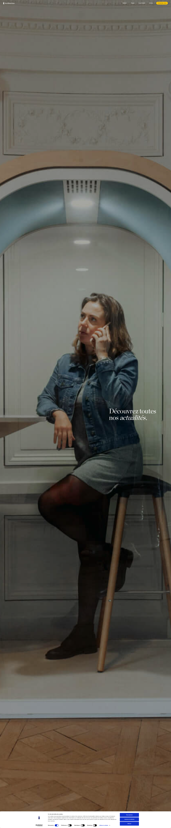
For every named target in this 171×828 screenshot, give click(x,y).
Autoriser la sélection (129, 819)
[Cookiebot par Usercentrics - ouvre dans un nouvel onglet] (39, 825)
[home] (8, 3)
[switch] (70, 825)
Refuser (129, 823)
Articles (151, 3)
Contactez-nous (162, 3)
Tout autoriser (129, 814)
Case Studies (141, 3)
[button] (124, 3)
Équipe (133, 3)
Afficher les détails (103, 825)
